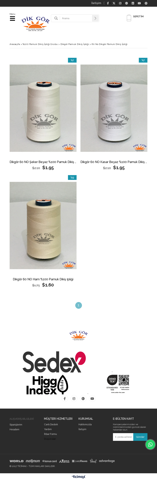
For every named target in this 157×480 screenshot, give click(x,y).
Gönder (140, 436)
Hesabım (14, 429)
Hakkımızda (85, 424)
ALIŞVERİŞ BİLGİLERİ (22, 418)
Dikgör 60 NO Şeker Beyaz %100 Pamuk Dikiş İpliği (43, 162)
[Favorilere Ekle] (43, 114)
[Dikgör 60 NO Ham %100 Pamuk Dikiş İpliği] (43, 225)
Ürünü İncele (59, 114)
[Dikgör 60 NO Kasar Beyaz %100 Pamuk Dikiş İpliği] (113, 108)
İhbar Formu (50, 434)
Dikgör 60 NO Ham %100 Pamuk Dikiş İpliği (43, 279)
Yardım (48, 429)
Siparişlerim (16, 425)
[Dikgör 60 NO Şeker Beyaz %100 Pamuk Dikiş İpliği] (43, 108)
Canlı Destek (51, 424)
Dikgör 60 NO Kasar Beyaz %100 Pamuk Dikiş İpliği (113, 162)
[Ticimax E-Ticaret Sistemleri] (78, 477)
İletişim (96, 3)
